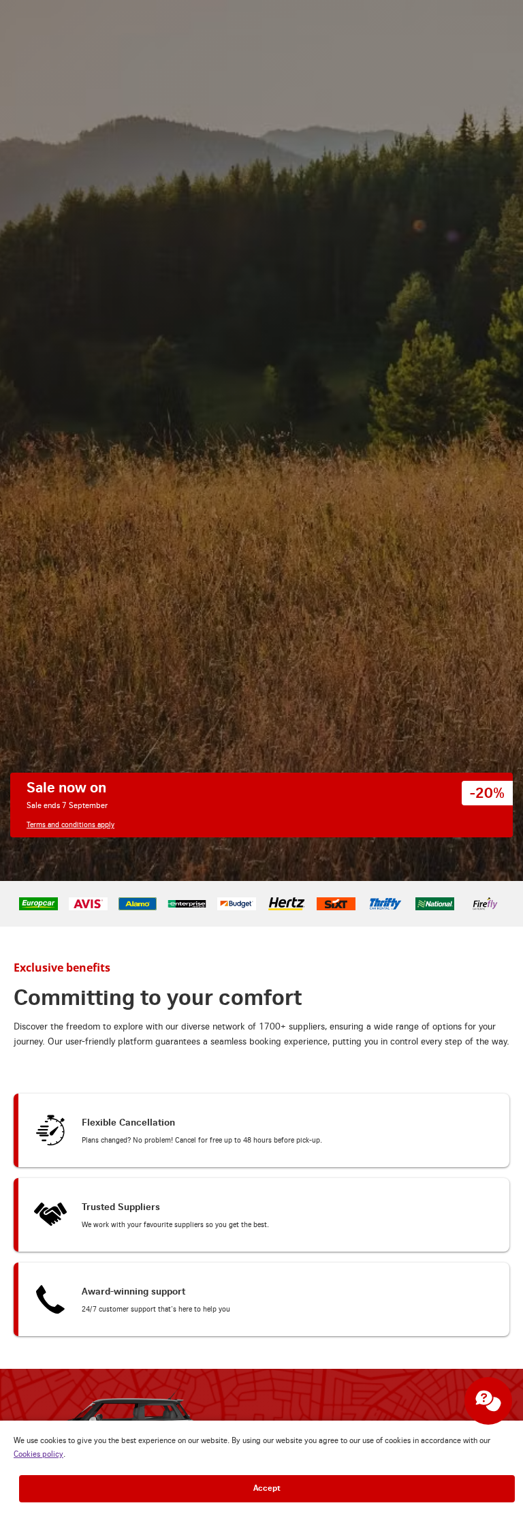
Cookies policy (38, 1455)
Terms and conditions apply (74, 255)
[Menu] (503, 22)
